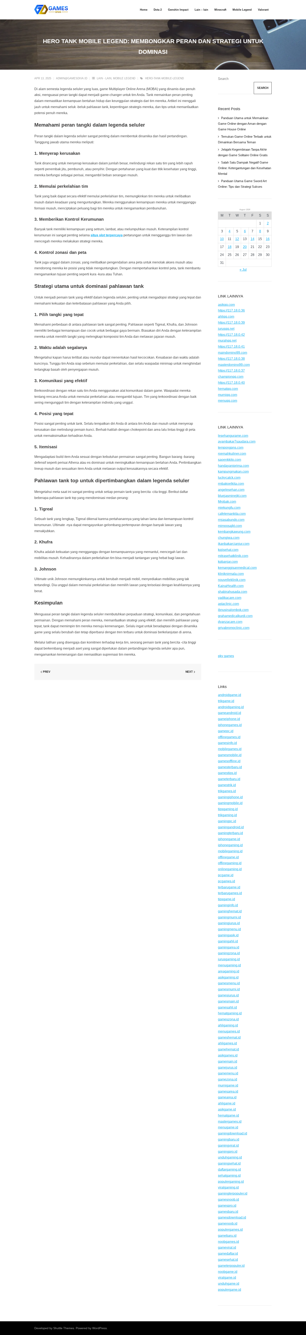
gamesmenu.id (229, 983)
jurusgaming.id (229, 959)
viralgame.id (227, 1277)
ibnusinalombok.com (233, 610)
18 (229, 247)
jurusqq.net (226, 328)
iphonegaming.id (230, 845)
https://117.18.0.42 (231, 334)
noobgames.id (228, 1241)
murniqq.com (227, 395)
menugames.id (229, 1031)
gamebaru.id (227, 1235)
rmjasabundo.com (231, 519)
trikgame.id (226, 701)
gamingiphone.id (230, 797)
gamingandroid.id (231, 827)
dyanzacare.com (230, 621)
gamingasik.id (228, 935)
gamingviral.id (228, 1145)
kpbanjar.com (228, 561)
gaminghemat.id (230, 911)
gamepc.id (225, 731)
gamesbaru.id (228, 1211)
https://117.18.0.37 (231, 370)
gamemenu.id (228, 1073)
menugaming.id (229, 965)
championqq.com (230, 376)
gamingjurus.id (229, 923)
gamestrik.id (227, 785)
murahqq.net (227, 340)
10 (222, 239)
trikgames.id (227, 791)
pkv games (226, 656)
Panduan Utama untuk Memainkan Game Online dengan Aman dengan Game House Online (243, 123)
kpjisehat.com (228, 550)
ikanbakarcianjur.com (233, 543)
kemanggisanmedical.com (237, 567)
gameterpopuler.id (231, 1265)
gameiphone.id (229, 719)
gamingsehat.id (229, 1163)
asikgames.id (228, 1055)
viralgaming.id (228, 1187)
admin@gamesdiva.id (71, 78)
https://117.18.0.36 (231, 310)
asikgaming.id (228, 977)
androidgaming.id (231, 707)
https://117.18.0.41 (231, 346)
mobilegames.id (229, 749)
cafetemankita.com (232, 513)
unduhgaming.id (230, 1157)
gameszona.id (228, 1019)
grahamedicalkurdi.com (235, 616)
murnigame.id (228, 1085)
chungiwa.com (228, 537)
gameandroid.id (229, 713)
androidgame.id (229, 695)
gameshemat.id (229, 1037)
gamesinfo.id (227, 743)
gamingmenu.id (229, 929)
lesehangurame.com (233, 435)
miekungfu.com (229, 507)
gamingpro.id (227, 1151)
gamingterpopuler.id (232, 1193)
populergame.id (229, 1289)
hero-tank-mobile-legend (164, 78)
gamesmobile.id (229, 755)
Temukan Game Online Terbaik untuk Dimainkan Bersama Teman (244, 139)
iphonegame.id (229, 839)
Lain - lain (104, 78)
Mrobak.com (227, 501)
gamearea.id (227, 1097)
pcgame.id (225, 875)
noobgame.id (227, 1271)
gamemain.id (227, 1061)
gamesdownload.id (232, 1217)
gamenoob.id (227, 1223)
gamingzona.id (229, 953)
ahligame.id (226, 1103)
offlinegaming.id (229, 863)
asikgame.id (227, 1109)
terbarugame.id (229, 887)
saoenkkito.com (229, 459)
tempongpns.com (230, 447)
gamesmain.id (228, 1001)
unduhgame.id (228, 1283)
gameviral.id (227, 1247)
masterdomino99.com (234, 364)
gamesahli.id (227, 1007)
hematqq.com (228, 388)
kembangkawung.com (234, 531)
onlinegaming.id (230, 869)
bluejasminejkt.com (232, 495)
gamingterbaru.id (230, 833)
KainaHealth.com (231, 586)
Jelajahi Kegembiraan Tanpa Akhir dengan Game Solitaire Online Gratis (243, 152)
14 (252, 239)
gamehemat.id (228, 1049)
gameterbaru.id (229, 779)
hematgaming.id (230, 1013)
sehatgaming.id (229, 1175)
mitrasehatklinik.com (233, 556)
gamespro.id (227, 1205)
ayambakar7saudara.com (236, 441)
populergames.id (230, 1229)
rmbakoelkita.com (231, 483)
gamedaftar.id (228, 1253)
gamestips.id (227, 773)
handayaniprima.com (233, 465)
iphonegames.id (230, 725)
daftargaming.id (229, 1169)
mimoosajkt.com (230, 526)
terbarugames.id (230, 893)
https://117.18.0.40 (231, 382)
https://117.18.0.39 (231, 322)
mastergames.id (229, 1121)
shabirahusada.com (232, 591)
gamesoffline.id (229, 761)
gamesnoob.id (228, 1199)
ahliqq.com (226, 316)
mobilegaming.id (230, 851)
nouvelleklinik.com (231, 580)
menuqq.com (227, 400)
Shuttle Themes (63, 1328)
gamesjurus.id (228, 995)
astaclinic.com (228, 604)
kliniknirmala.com (231, 574)
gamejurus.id (227, 1067)
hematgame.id (228, 1115)
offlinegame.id (228, 857)
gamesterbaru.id (230, 767)
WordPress (99, 1328)
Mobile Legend (124, 78)
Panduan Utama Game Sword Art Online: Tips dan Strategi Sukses (242, 183)
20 (245, 247)
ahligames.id (227, 1043)
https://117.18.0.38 (231, 358)
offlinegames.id (229, 737)
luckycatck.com (229, 477)
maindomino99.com (232, 352)
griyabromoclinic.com (233, 628)
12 (237, 239)
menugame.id (228, 1127)
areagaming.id (228, 971)
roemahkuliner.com (232, 453)
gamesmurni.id (229, 989)
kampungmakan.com (233, 471)
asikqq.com (226, 304)
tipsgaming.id (228, 809)
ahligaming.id (228, 1025)
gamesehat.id (228, 1259)
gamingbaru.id (228, 1139)
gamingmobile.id (230, 803)
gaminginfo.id (228, 905)
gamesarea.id (228, 1091)
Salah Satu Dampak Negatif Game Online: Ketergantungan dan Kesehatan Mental (244, 168)
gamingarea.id (228, 947)
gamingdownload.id (232, 1133)
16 (268, 239)
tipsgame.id (226, 899)
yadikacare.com (229, 597)
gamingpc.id (227, 821)
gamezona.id (227, 1079)
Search (223, 79)
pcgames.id (226, 881)
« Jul (243, 269)
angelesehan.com (231, 489)
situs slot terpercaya (107, 235)
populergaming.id (231, 1181)
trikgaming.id (227, 815)
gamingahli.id (228, 941)
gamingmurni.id (229, 917)
